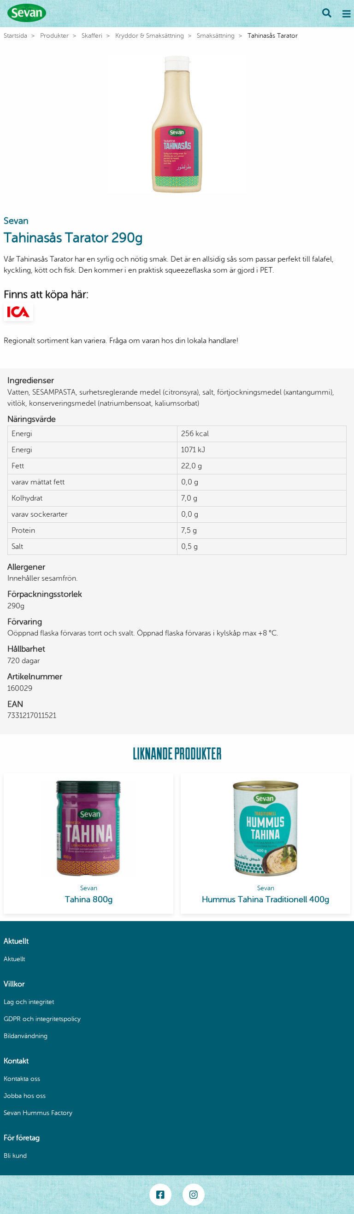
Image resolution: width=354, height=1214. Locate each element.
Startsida (15, 35)
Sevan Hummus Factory (38, 1112)
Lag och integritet (29, 1001)
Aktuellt (14, 959)
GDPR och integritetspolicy (42, 1019)
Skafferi (92, 35)
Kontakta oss (22, 1078)
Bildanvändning (25, 1036)
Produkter (54, 35)
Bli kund (15, 1155)
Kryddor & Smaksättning (149, 35)
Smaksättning (216, 35)
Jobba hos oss (25, 1095)
